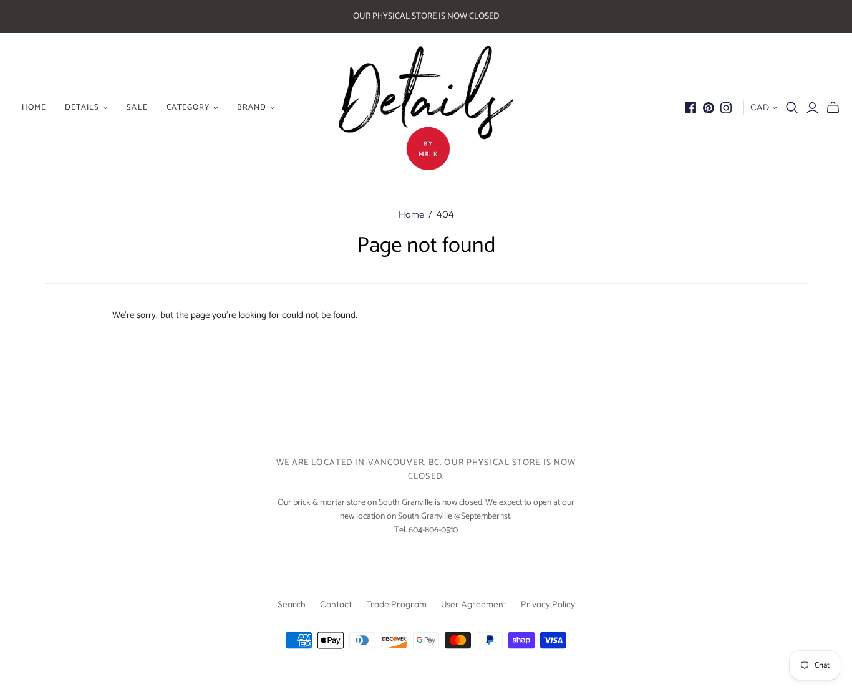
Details (82, 107)
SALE (137, 107)
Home (411, 214)
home (34, 107)
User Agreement (473, 604)
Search (292, 604)
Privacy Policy (548, 604)
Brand (251, 107)
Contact (336, 604)
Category (188, 107)
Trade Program (396, 604)
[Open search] (792, 108)
